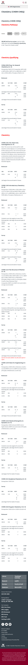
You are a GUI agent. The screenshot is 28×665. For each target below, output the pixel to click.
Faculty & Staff (19, 584)
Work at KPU (18, 587)
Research (4, 581)
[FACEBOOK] (2, 624)
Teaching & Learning (18, 577)
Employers (5, 587)
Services (4, 584)
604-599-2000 (5, 594)
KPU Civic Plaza (5, 607)
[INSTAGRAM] (10, 624)
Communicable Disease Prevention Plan (10, 639)
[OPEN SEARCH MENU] (23, 2)
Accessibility (4, 630)
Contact (3, 636)
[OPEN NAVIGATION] (26, 2)
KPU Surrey (4, 614)
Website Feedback (5, 629)
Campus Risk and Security (7, 634)
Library (4, 576)
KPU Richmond (5, 612)
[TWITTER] (6, 624)
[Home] (10, 2)
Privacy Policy (4, 632)
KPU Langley (5, 609)
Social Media (4, 638)
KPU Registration (15, 7)
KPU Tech (4, 617)
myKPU (17, 581)
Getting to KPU (5, 619)
